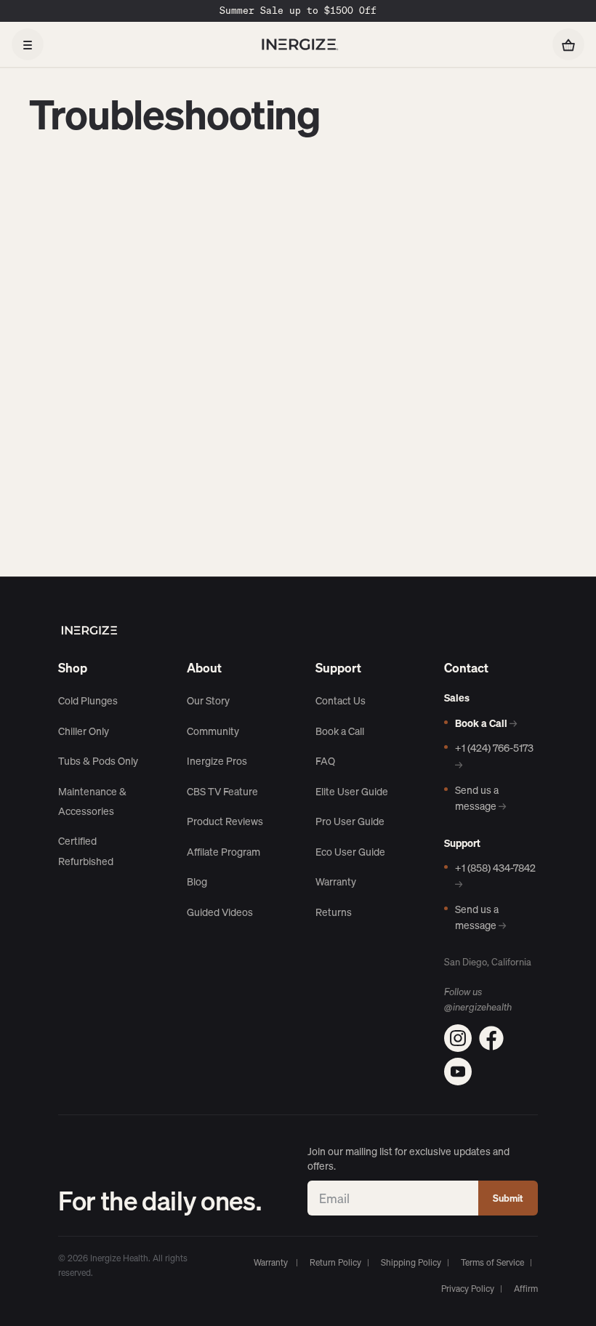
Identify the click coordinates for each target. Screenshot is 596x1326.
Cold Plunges (88, 701)
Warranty (335, 882)
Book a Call (339, 731)
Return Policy (335, 1262)
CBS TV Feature (222, 792)
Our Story (208, 701)
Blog (197, 882)
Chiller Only (83, 731)
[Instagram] (458, 1038)
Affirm (526, 1288)
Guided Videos (220, 912)
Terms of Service (492, 1262)
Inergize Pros (217, 761)
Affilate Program (223, 852)
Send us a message (480, 798)
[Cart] (568, 44)
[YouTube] (458, 1071)
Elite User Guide (351, 792)
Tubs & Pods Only (98, 761)
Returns (333, 912)
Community (213, 731)
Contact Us (340, 701)
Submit (508, 1198)
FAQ (325, 761)
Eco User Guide (350, 852)
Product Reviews (225, 821)
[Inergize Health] (298, 44)
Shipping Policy (411, 1262)
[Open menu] (28, 44)
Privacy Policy (467, 1288)
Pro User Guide (349, 821)
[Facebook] (491, 1038)
